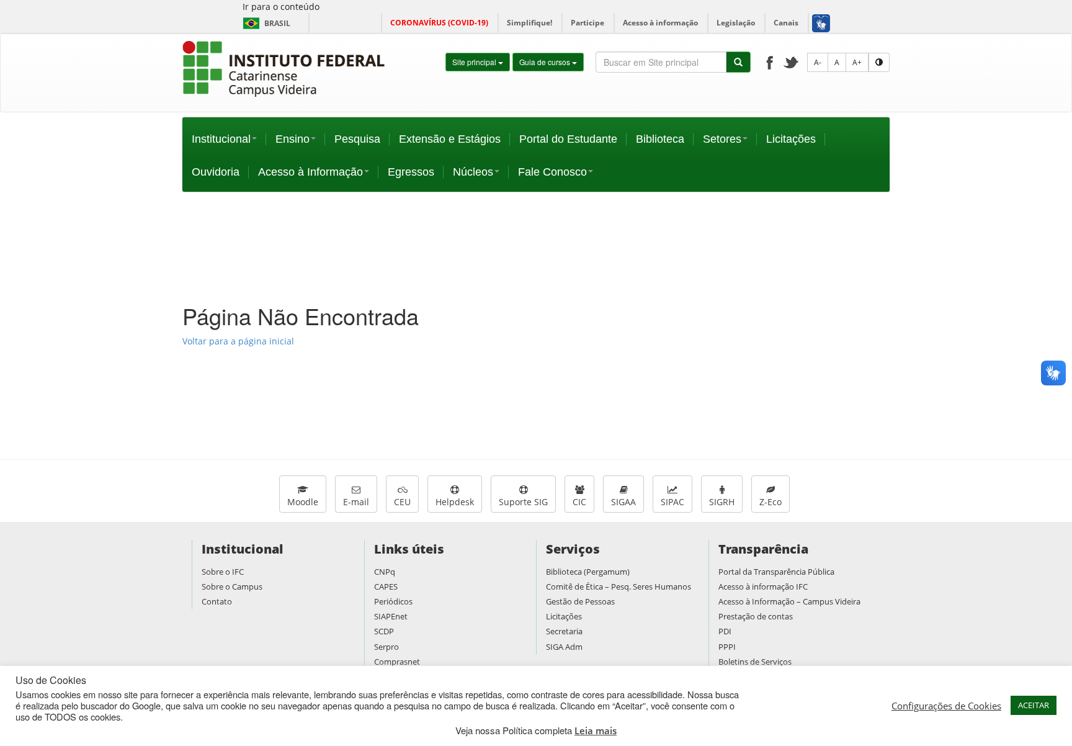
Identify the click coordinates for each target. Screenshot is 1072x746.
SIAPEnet (391, 616)
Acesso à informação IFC (763, 586)
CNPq (384, 571)
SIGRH (722, 502)
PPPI (727, 646)
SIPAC (672, 502)
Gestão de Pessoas (580, 601)
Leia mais (595, 730)
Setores (722, 139)
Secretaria (564, 631)
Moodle (302, 502)
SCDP (384, 631)
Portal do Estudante (568, 139)
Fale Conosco (552, 172)
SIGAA (623, 502)
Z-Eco (770, 502)
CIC (579, 502)
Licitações (791, 139)
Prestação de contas (755, 616)
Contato (217, 601)
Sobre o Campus (232, 586)
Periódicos (393, 601)
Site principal (475, 61)
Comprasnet (397, 661)
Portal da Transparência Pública (776, 571)
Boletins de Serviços (755, 661)
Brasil (264, 23)
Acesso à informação (660, 22)
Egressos (411, 172)
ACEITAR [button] (1033, 705)
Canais (786, 22)
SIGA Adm (564, 646)
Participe (587, 22)
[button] (820, 23)
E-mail (356, 502)
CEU (402, 502)
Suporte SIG (523, 502)
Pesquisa (357, 139)
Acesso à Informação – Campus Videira (789, 601)
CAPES (386, 586)
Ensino (292, 139)
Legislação (736, 22)
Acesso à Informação (310, 172)
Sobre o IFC (223, 571)
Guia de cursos (545, 61)
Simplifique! (529, 22)
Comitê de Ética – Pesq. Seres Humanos (618, 586)
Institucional (221, 139)
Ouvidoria (215, 172)
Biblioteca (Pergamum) (588, 571)
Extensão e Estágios (450, 139)
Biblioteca (660, 139)
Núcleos (473, 172)
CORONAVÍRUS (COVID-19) (439, 22)
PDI (724, 631)
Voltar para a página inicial (238, 341)
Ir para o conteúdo (281, 6)
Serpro (386, 646)
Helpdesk (455, 502)
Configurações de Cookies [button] (946, 705)
